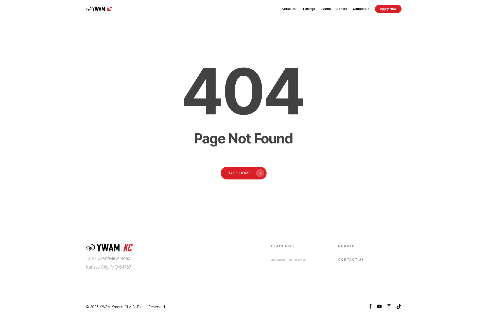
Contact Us (351, 259)
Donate (346, 246)
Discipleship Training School (288, 259)
